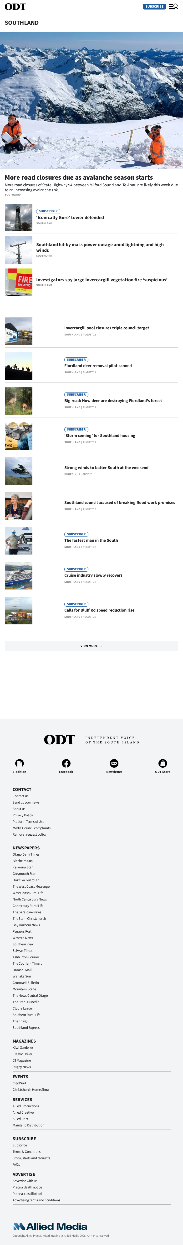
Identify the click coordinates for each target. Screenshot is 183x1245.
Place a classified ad (27, 1193)
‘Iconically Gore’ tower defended (70, 217)
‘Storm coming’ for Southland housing (99, 436)
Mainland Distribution (28, 1125)
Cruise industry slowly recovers (93, 575)
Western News (23, 937)
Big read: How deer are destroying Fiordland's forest (113, 401)
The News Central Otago (30, 995)
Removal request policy (29, 834)
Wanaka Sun (22, 976)
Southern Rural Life (26, 1014)
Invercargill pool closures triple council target (106, 328)
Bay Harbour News (26, 925)
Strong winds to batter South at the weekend (106, 468)
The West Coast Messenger (32, 886)
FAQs (16, 1164)
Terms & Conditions (27, 1151)
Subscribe (154, 6)
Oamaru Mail (22, 969)
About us (19, 808)
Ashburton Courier (26, 957)
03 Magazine (21, 1060)
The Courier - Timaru (27, 963)
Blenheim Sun (23, 860)
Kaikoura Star (23, 867)
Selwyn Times (22, 950)
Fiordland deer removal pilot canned (98, 366)
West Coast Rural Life (28, 893)
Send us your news (26, 802)
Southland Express (26, 1027)
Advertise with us (25, 1180)
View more (89, 646)
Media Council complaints (31, 828)
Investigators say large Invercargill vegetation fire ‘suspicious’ (102, 280)
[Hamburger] (173, 7)
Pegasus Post (22, 931)
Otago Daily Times (26, 854)
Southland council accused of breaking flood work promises (119, 503)
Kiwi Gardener (23, 1047)
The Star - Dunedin (26, 1002)
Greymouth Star (24, 873)
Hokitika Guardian (26, 880)
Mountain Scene (24, 989)
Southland (13, 195)
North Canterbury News (30, 899)
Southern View (23, 944)
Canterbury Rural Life (28, 905)
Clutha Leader (23, 1008)
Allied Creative (23, 1112)
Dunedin (70, 474)
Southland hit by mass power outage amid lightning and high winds (100, 247)
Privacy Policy (23, 815)
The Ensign (21, 1021)
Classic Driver (22, 1054)
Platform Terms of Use (28, 821)
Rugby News (22, 1066)
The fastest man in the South (91, 540)
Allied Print (20, 1118)
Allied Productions (26, 1106)
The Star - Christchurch (29, 918)
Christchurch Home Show (31, 1089)
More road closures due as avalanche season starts (79, 177)
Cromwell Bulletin (26, 982)
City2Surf (19, 1083)
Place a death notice (27, 1187)
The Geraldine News (27, 912)
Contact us (20, 796)
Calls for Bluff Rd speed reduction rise (99, 610)
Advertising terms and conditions (36, 1200)
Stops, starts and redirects (31, 1158)
